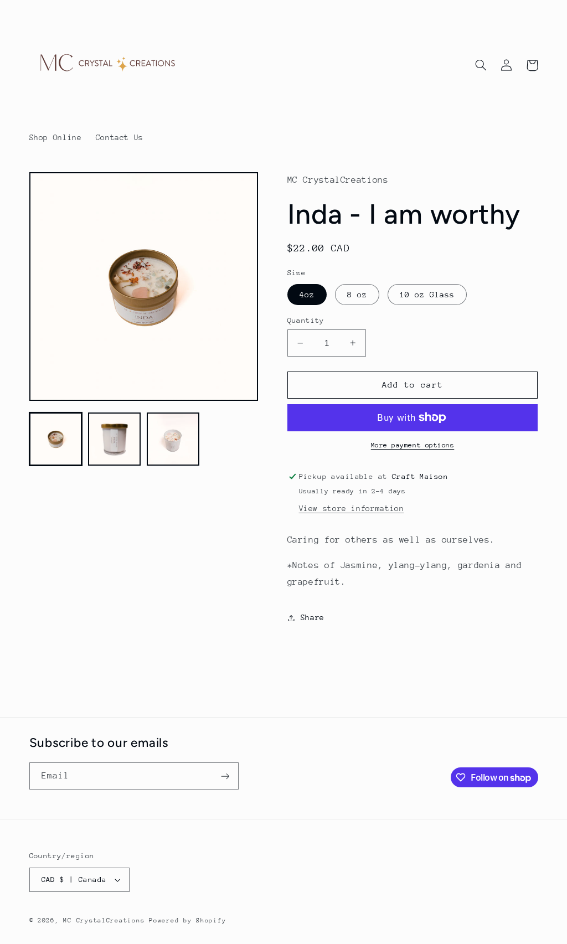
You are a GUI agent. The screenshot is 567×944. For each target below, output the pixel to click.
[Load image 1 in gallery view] (56, 439)
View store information (351, 508)
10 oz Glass (427, 294)
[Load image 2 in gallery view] (114, 439)
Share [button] (312, 617)
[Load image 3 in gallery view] (173, 439)
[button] (481, 65)
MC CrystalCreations (104, 920)
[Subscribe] (225, 776)
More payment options (413, 445)
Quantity (305, 320)
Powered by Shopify (187, 920)
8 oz (357, 294)
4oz (307, 294)
